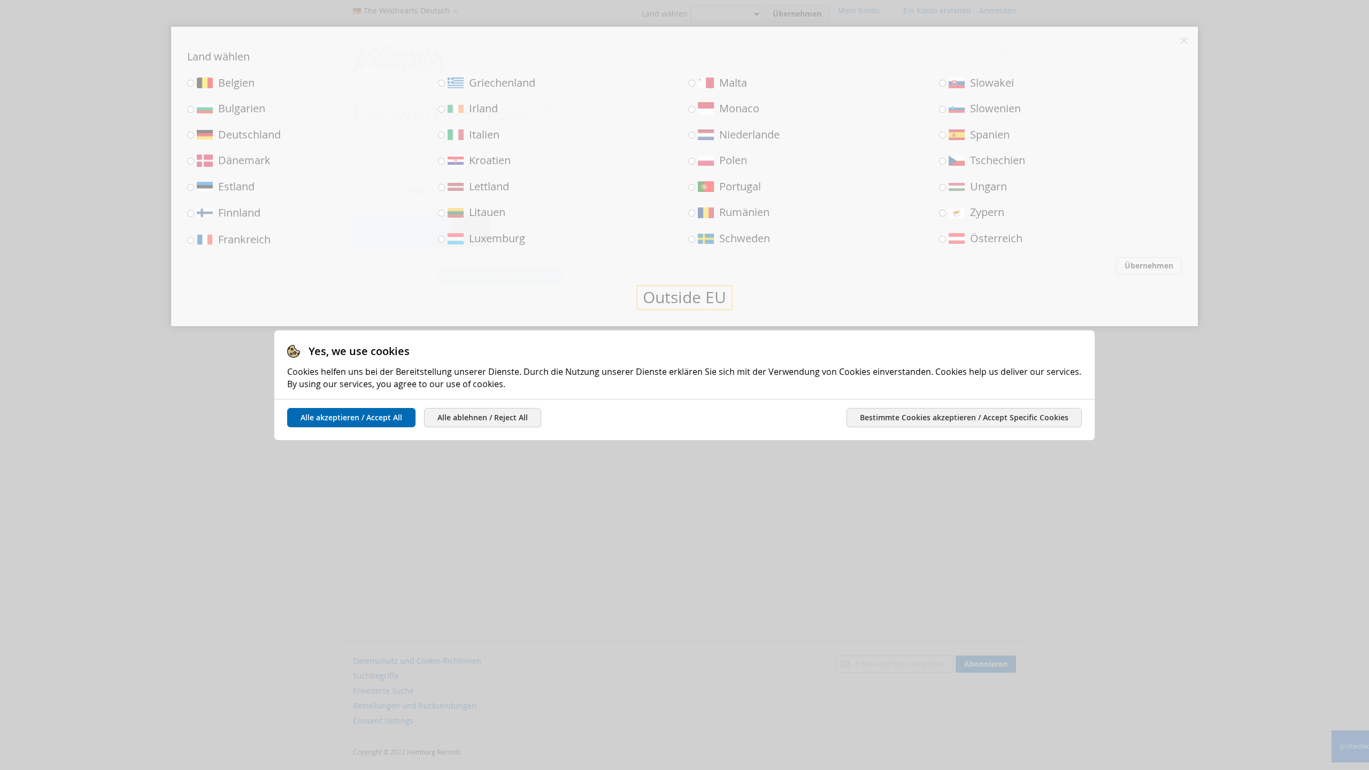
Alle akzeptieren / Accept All (351, 417)
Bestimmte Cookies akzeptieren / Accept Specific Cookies (964, 417)
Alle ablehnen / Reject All (482, 417)
